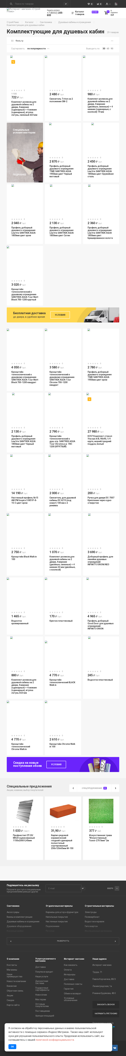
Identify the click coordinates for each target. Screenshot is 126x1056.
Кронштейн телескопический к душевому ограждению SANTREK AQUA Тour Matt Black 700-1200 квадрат (24, 377)
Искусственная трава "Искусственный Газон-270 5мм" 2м (62, 838)
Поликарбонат (92, 917)
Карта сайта (13, 1005)
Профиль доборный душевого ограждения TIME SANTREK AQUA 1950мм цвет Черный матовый (61, 171)
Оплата (68, 970)
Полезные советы (73, 984)
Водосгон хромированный (19, 622)
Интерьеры (69, 974)
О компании (13, 959)
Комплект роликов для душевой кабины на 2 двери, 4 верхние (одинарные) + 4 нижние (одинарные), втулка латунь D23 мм (24, 686)
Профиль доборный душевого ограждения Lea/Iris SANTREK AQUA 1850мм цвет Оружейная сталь (101, 171)
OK (12, 1046)
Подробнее (19, 175)
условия (56, 764)
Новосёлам (41, 995)
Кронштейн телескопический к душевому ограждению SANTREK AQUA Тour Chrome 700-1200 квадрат (62, 378)
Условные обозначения (70, 999)
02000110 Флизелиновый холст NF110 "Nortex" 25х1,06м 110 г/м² (100, 839)
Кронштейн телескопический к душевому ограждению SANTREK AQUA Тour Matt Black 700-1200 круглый (24, 294)
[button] (73, 788)
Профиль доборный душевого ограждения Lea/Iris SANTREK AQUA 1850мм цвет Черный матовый (23, 441)
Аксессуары (13, 912)
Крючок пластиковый (61, 621)
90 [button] (112, 48)
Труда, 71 (97, 972)
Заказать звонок (106, 1004)
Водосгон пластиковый (100, 680)
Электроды (90, 912)
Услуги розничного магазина (45, 960)
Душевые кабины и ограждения (74, 22)
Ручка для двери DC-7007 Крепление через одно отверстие (101, 500)
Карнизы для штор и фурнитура (62, 912)
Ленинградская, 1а (102, 986)
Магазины (12, 970)
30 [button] (104, 48)
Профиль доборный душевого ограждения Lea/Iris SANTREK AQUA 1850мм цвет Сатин (61, 231)
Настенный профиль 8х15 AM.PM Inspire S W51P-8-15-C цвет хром (24, 500)
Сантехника (46, 22)
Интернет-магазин (74, 959)
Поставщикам (42, 1011)
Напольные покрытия (57, 917)
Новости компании (16, 981)
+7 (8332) (55, 14)
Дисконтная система (41, 982)
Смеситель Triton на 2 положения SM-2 (61, 100)
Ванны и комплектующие (19, 917)
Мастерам (40, 999)
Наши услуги (41, 976)
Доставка (40, 967)
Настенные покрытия (57, 921)
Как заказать (70, 965)
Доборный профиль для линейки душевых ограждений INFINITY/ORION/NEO (100, 560)
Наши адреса (99, 959)
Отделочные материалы (59, 906)
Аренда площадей (44, 1016)
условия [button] (60, 315)
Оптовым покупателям (42, 1005)
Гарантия (68, 989)
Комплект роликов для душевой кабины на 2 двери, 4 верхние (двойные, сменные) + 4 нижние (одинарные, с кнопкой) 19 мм (100, 105)
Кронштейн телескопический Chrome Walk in (20, 746)
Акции (10, 995)
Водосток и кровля (94, 921)
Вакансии (12, 986)
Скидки (10, 1000)
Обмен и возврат (72, 993)
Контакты (12, 965)
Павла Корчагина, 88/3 (104, 979)
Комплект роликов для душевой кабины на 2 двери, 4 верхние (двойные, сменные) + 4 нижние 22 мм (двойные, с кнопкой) (62, 563)
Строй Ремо (13, 22)
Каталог (29, 22)
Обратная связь (15, 991)
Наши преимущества (14, 975)
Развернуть (63, 941)
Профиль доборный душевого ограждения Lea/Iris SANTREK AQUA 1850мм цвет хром (23, 231)
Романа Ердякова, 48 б (104, 993)
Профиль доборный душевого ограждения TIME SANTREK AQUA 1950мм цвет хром (100, 376)
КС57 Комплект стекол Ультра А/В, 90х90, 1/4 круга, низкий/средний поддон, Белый (100, 440)
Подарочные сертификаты (42, 989)
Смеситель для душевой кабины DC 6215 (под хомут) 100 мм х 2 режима (62, 501)
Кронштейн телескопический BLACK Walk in (62, 682)
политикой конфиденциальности (55, 1039)
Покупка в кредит (44, 972)
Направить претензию (106, 1013)
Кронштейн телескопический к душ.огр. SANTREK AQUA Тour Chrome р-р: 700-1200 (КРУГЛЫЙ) (62, 441)
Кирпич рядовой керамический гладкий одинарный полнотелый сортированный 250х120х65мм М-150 (24, 842)
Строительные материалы (99, 906)
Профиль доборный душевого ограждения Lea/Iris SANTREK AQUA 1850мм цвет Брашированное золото (100, 232)
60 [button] (108, 48)
